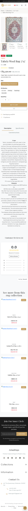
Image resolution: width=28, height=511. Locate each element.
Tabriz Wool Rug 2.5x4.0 (14, 317)
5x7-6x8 (15, 10)
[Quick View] (10, 312)
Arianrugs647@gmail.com (15, 493)
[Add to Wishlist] (14, 108)
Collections (9, 10)
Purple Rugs (16, 90)
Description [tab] (7, 128)
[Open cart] (21, 5)
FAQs (15, 508)
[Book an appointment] (25, 508)
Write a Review (14, 256)
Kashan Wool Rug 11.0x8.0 (14, 346)
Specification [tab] (20, 128)
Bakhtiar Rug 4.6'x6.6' (14, 375)
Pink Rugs (10, 90)
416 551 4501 (12, 488)
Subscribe (22, 434)
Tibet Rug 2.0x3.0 (14, 404)
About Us (3, 506)
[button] (14, 29)
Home (2, 10)
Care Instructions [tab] (14, 132)
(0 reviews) (11, 67)
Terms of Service (22, 506)
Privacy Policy (11, 506)
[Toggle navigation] (25, 5)
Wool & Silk (4, 93)
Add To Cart (14, 104)
